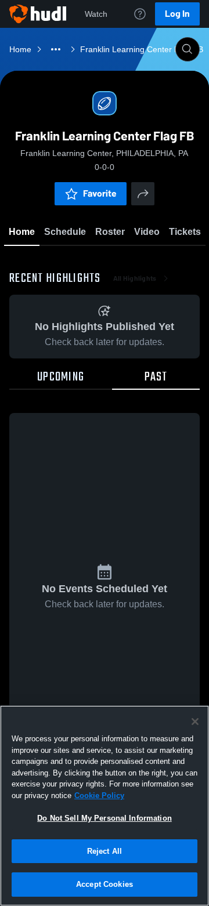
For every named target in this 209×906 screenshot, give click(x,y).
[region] (104, 805)
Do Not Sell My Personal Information (104, 818)
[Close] (195, 721)
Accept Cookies (104, 884)
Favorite (100, 193)
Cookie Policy (99, 795)
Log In (177, 13)
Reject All (104, 851)
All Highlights (135, 278)
